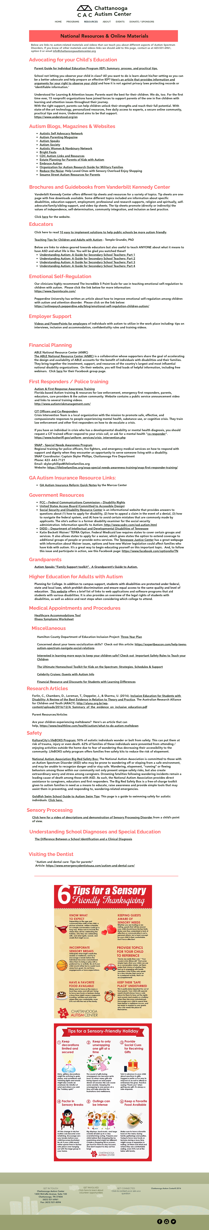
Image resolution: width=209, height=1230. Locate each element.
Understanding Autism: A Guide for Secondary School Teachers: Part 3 (87, 262)
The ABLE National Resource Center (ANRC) (64, 356)
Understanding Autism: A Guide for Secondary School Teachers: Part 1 (87, 255)
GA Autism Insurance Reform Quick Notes (68, 485)
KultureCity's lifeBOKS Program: (54, 740)
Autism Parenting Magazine (59, 137)
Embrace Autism (51, 163)
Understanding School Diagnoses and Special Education (95, 832)
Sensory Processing (50, 810)
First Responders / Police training (68, 381)
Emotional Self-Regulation (60, 276)
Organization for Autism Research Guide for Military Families (81, 167)
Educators (41, 224)
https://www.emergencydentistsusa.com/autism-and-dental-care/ (90, 865)
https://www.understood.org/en (56, 117)
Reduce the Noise (52, 171)
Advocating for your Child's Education (73, 60)
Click (52, 371)
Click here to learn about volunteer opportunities (91, 1191)
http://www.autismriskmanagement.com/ (62, 404)
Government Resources (56, 495)
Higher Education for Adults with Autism (76, 576)
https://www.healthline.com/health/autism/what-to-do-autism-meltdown (89, 726)
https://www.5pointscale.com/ (55, 291)
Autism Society (50, 145)
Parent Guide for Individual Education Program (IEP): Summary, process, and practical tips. (96, 68)
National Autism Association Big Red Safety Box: (65, 759)
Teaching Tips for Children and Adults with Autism (68, 240)
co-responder (156, 434)
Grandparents (45, 559)
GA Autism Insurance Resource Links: (72, 478)
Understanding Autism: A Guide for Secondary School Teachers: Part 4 (87, 266)
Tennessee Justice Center (137, 540)
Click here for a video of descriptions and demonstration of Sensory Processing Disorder (92, 817)
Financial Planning (50, 345)
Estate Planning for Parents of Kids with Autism (72, 160)
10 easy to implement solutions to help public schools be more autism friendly (113, 232)
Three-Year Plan (131, 637)
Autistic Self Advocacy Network (61, 133)
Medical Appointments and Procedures (75, 608)
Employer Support (50, 316)
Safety (34, 733)
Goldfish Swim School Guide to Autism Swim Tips (65, 796)
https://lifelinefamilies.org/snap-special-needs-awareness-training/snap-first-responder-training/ (112, 467)
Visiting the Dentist (51, 854)
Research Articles (47, 688)
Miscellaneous (49, 628)
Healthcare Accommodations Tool (57, 615)
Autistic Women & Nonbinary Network (66, 148)
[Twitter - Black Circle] (173, 1221)
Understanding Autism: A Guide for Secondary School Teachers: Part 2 (87, 258)
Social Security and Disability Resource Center (71, 510)
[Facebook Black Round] (159, 1221)
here (45, 217)
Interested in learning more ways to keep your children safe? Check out (86, 655)
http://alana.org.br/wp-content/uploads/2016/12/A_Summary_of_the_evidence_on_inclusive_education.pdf (89, 705)
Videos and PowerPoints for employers (60, 323)
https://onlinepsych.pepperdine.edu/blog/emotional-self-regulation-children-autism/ (91, 306)
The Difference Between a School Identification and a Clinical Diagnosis (83, 839)
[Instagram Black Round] (166, 1221)
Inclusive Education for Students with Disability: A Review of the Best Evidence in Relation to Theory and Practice (107, 697)
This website (58, 591)
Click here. (56, 800)
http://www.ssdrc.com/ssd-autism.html (130, 525)
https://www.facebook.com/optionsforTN (150, 551)
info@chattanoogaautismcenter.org (74, 51)
